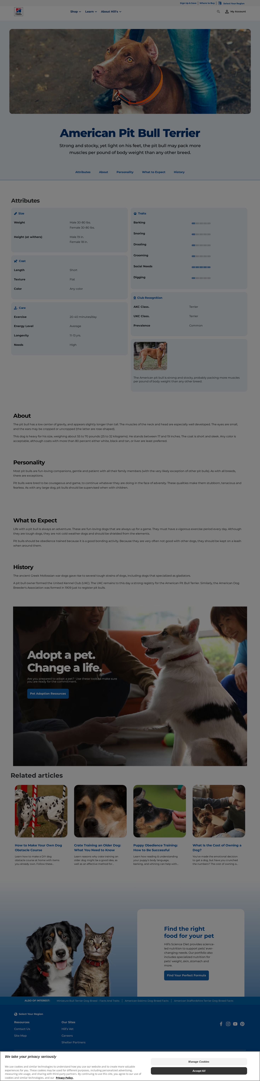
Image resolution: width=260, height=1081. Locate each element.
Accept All (198, 1070)
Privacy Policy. (64, 1077)
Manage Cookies (198, 1061)
